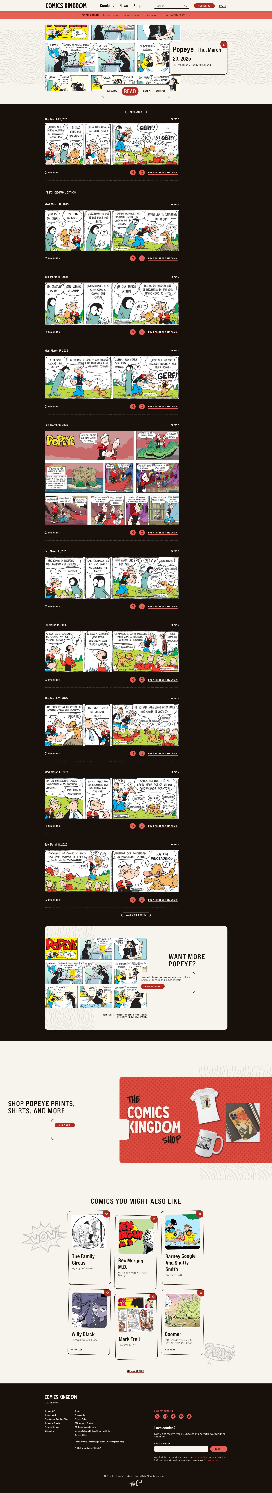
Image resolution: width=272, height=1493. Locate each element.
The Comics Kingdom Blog (56, 1419)
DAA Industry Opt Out (84, 1423)
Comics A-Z (50, 1411)
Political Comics (52, 1427)
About (77, 1411)
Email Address (163, 1444)
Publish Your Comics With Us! (88, 1448)
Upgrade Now (152, 986)
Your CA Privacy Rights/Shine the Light (92, 1431)
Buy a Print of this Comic (163, 172)
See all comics (135, 1370)
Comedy (171, 1349)
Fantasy (78, 1349)
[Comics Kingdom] (61, 1397)
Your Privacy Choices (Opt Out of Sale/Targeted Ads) (100, 1441)
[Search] (185, 5)
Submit (219, 1448)
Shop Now (64, 1125)
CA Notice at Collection (85, 1427)
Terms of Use (81, 1435)
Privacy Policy (81, 1419)
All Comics (49, 1431)
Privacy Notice (210, 1460)
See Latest (138, 111)
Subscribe (204, 5)
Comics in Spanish (53, 1423)
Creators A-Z (50, 1415)
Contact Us (80, 1415)
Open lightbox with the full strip (112, 144)
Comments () (55, 172)
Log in (222, 5)
